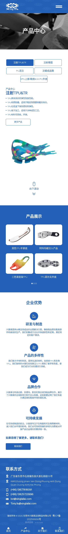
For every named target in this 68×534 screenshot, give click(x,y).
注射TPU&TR (20, 62)
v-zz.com (39, 523)
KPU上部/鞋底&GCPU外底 (34, 79)
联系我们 (18, 446)
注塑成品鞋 (48, 71)
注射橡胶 (48, 62)
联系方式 (14, 469)
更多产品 (18, 122)
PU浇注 (20, 71)
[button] (32, 283)
